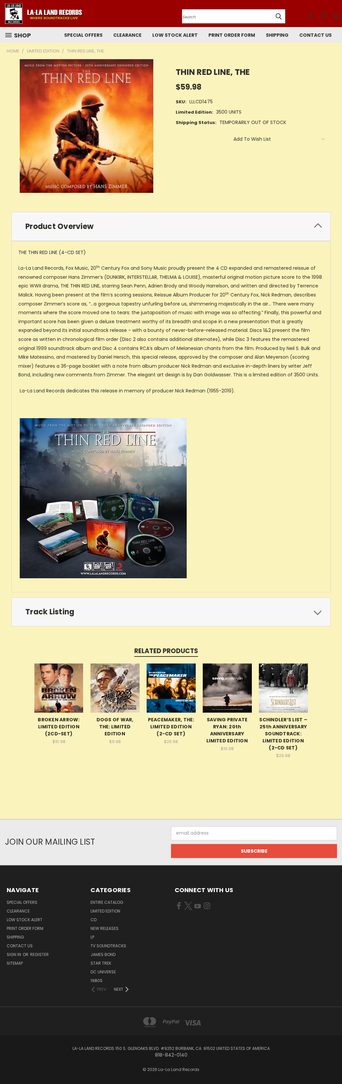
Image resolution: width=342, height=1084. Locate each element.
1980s (97, 980)
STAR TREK (101, 963)
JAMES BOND (103, 954)
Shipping (277, 35)
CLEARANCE (127, 35)
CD (94, 920)
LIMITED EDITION (105, 911)
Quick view (58, 687)
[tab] (171, 226)
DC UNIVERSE (103, 972)
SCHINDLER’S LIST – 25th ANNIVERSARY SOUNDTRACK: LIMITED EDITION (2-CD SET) (283, 733)
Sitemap (15, 963)
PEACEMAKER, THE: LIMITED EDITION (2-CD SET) (171, 726)
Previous (332, 1063)
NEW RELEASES (105, 928)
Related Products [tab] (166, 650)
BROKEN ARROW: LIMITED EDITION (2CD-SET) (58, 726)
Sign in (14, 954)
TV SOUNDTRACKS (108, 946)
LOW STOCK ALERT (175, 35)
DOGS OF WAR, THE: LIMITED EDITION (115, 726)
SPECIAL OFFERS (83, 35)
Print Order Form (231, 35)
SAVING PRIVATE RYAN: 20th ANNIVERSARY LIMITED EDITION (227, 730)
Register (39, 954)
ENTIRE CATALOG (107, 902)
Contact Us (315, 35)
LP (92, 937)
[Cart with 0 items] (335, 15)
